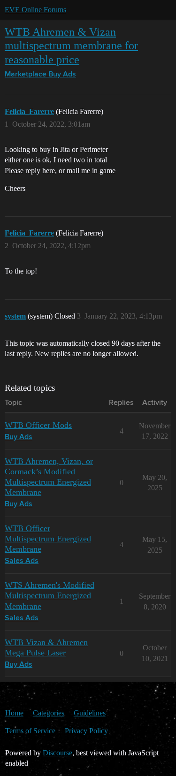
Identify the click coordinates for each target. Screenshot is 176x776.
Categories (48, 713)
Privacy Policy (86, 731)
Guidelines (90, 713)
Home (14, 713)
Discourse (57, 753)
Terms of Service (30, 731)
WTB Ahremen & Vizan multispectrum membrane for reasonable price (71, 45)
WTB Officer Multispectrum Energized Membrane (48, 539)
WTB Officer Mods (38, 425)
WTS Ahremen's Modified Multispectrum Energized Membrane (49, 595)
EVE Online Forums (35, 10)
